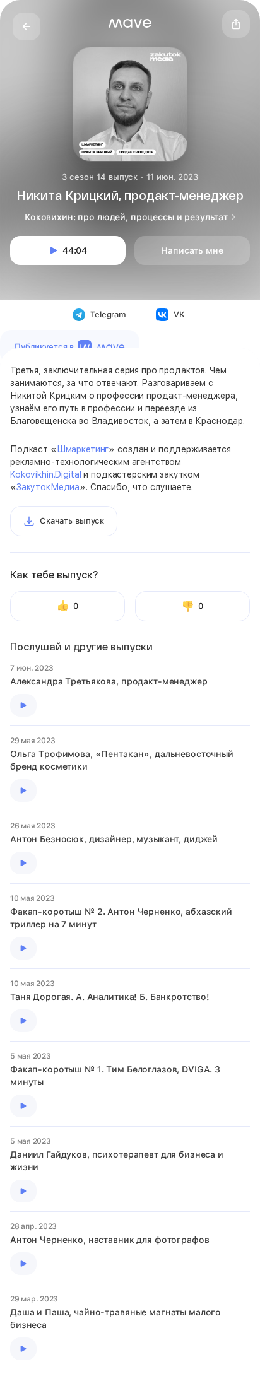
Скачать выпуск (72, 521)
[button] (130, 23)
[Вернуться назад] (26, 26)
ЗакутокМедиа (48, 487)
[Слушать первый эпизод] (23, 705)
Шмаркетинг (83, 449)
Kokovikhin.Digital (45, 474)
